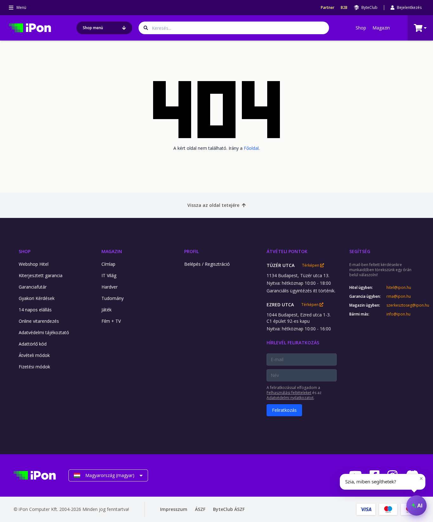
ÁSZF (200, 509)
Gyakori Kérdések (37, 298)
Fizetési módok (34, 367)
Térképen (311, 265)
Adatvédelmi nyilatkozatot (290, 397)
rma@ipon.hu (398, 296)
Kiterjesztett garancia (40, 275)
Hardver (109, 287)
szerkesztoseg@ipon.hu (402, 305)
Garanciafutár (33, 287)
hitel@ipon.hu (398, 287)
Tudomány (112, 298)
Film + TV (111, 321)
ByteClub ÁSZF (229, 509)
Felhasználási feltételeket (289, 392)
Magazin (381, 28)
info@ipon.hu (398, 314)
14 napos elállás (35, 310)
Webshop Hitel (33, 264)
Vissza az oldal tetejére (213, 205)
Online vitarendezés (39, 321)
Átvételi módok (34, 355)
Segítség (359, 251)
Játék (106, 310)
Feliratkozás (284, 410)
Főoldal (251, 148)
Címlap (108, 264)
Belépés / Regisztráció (207, 264)
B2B (344, 7)
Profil (191, 251)
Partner (327, 7)
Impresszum (173, 509)
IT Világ (108, 275)
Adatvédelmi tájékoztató (44, 332)
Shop (361, 28)
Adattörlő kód (33, 344)
